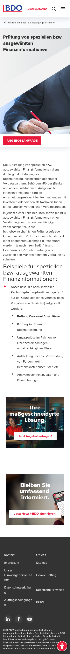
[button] (35, 436)
